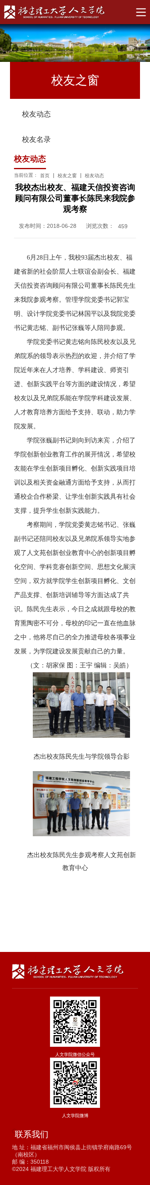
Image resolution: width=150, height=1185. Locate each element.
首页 (45, 175)
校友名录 (36, 139)
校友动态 (36, 114)
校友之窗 (67, 175)
